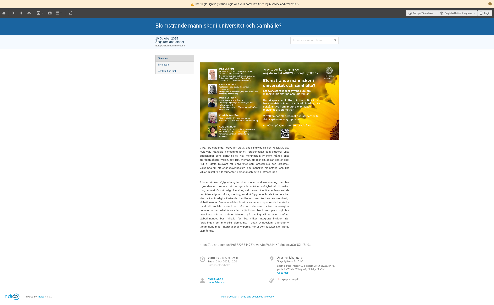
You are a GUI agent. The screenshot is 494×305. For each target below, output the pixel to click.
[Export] (40, 13)
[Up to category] (29, 13)
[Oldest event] (14, 13)
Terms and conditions (251, 296)
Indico (41, 296)
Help (223, 296)
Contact (232, 296)
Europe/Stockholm (423, 13)
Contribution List (167, 71)
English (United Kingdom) (459, 13)
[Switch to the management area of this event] (70, 13)
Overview (163, 58)
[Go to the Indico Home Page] (4, 13)
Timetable (163, 64)
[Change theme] (59, 13)
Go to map (282, 272)
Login (487, 13)
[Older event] (21, 13)
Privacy (269, 296)
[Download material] (50, 13)
